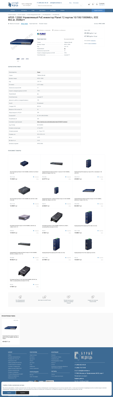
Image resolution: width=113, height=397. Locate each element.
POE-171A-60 (12, 203)
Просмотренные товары (8, 316)
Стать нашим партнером (57, 376)
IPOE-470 (44, 203)
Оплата (62, 10)
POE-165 (11, 284)
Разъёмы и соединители (14, 366)
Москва (31, 374)
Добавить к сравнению (44, 30)
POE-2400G (12, 257)
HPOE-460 (12, 230)
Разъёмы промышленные (14, 357)
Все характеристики (69, 39)
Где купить (42, 10)
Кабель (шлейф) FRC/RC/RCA (15, 362)
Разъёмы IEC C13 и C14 (13, 358)
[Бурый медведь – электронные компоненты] (13, 4)
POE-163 (43, 230)
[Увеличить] (22, 41)
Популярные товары (56, 357)
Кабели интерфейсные (13, 376)
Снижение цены (55, 358)
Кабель (9, 355)
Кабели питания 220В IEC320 (14, 368)
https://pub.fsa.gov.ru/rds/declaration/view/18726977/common (52, 122)
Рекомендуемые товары (57, 360)
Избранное (32, 366)
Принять (9, 392)
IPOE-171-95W (44, 257)
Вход (70, 2)
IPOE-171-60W (77, 230)
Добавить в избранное (59, 30)
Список (53, 374)
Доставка (53, 10)
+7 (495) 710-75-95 (80, 367)
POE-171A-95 (12, 177)
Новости (53, 362)
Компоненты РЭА (12, 360)
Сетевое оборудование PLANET (15, 374)
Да (64, 48)
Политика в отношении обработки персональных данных (59, 367)
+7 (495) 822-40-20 (42, 3)
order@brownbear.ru (56, 3)
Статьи (53, 364)
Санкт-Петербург (34, 376)
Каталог (13, 10)
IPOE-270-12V (77, 177)
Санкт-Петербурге (92, 43)
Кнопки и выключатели (13, 370)
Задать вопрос (98, 10)
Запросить (93, 40)
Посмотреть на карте (81, 376)
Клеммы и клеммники (13, 372)
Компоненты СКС (12, 377)
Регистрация (75, 2)
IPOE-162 (76, 257)
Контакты (24, 10)
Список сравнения (34, 368)
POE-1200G (44, 177)
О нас (33, 10)
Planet (38, 72)
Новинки (53, 355)
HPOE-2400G (76, 203)
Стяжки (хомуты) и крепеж (14, 364)
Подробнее (22, 392)
